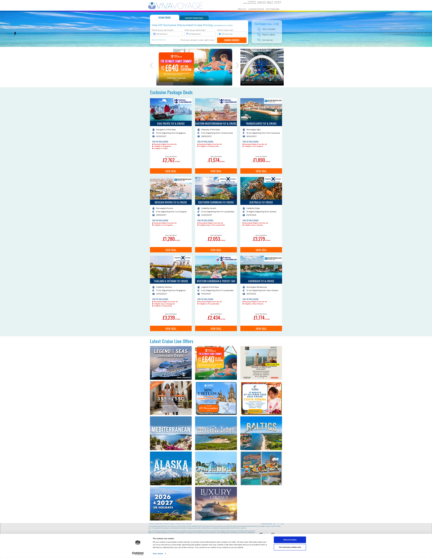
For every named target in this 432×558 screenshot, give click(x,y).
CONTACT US (180, 524)
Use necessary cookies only (290, 547)
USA (274, 524)
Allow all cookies (290, 540)
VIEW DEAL (170, 171)
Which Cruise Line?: (225, 30)
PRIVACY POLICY (169, 524)
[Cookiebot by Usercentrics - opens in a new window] (138, 553)
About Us (242, 9)
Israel (282, 524)
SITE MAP (188, 524)
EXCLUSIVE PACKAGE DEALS (194, 18)
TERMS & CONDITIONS (155, 524)
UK (278, 524)
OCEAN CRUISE (164, 17)
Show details (158, 554)
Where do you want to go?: (163, 30)
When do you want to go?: (195, 30)
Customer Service (256, 9)
